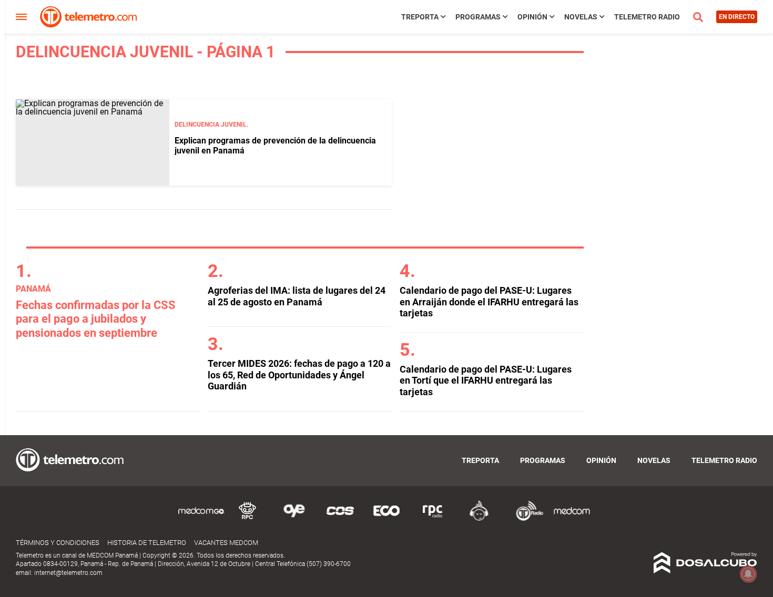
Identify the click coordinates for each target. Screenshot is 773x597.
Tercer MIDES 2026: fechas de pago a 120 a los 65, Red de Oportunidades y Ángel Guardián (299, 375)
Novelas (580, 16)
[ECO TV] (386, 519)
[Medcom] (571, 519)
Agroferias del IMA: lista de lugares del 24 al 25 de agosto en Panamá (296, 296)
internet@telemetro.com (68, 573)
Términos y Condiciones (57, 543)
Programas (478, 16)
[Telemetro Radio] (525, 519)
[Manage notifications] (748, 573)
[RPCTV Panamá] (248, 519)
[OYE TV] (294, 519)
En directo (737, 16)
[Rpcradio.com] (433, 519)
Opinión (532, 16)
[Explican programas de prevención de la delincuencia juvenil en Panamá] (92, 142)
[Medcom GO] (201, 519)
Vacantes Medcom (226, 543)
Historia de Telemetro (146, 543)
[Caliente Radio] (479, 519)
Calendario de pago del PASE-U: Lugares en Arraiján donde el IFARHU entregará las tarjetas (489, 301)
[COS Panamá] (340, 519)
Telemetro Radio (647, 16)
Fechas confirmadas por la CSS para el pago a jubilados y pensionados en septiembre (96, 318)
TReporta (420, 16)
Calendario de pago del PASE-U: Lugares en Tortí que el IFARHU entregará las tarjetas (486, 380)
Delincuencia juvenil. (211, 124)
